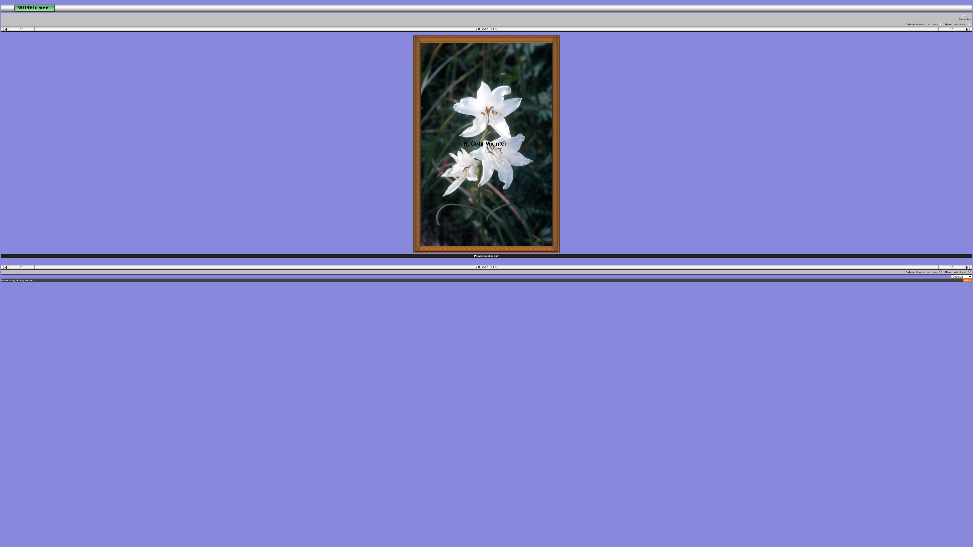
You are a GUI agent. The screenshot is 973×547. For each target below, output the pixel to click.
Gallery (20, 280)
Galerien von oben (927, 24)
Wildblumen (961, 24)
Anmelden (965, 19)
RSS (967, 280)
